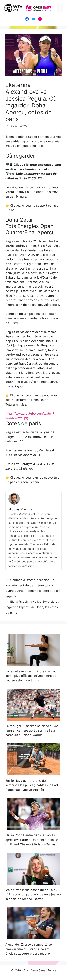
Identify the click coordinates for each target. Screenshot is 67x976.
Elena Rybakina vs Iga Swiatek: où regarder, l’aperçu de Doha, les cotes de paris (32, 607)
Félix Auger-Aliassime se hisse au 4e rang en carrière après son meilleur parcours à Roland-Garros (31, 730)
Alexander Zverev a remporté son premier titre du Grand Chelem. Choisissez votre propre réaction (29, 949)
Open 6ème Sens (34, 970)
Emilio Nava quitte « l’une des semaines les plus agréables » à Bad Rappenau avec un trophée (31, 785)
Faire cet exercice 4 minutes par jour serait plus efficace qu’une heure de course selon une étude (31, 676)
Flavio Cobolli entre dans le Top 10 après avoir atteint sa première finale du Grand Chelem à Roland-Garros (31, 839)
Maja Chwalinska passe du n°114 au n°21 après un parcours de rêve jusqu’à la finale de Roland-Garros (33, 894)
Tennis (52, 970)
